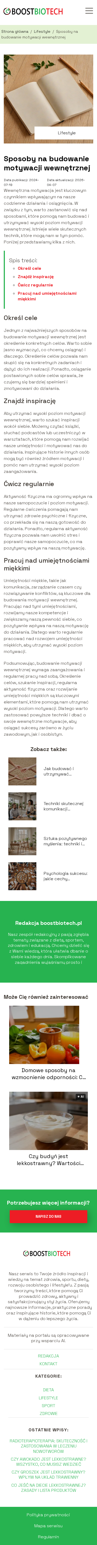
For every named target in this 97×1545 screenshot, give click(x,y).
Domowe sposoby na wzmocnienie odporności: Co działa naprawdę (49, 1074)
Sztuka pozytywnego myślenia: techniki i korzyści (65, 841)
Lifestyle (42, 31)
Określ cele (29, 268)
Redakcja (48, 1356)
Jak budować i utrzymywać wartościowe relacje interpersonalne (65, 771)
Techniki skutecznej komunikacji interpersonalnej (64, 806)
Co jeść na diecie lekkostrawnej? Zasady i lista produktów (48, 1487)
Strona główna (15, 31)
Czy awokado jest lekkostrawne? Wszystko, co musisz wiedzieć (48, 1461)
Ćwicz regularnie (35, 285)
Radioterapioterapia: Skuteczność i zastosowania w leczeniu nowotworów (48, 1446)
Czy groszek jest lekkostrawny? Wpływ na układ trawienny (48, 1474)
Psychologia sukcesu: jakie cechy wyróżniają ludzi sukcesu (66, 876)
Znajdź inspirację (36, 276)
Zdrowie (49, 1413)
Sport (48, 1406)
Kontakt (48, 1364)
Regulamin (48, 1537)
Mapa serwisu (48, 1526)
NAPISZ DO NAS (48, 1216)
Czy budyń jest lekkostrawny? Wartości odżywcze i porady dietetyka (48, 1160)
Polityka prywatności (48, 1515)
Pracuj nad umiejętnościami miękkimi (47, 296)
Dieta (48, 1390)
